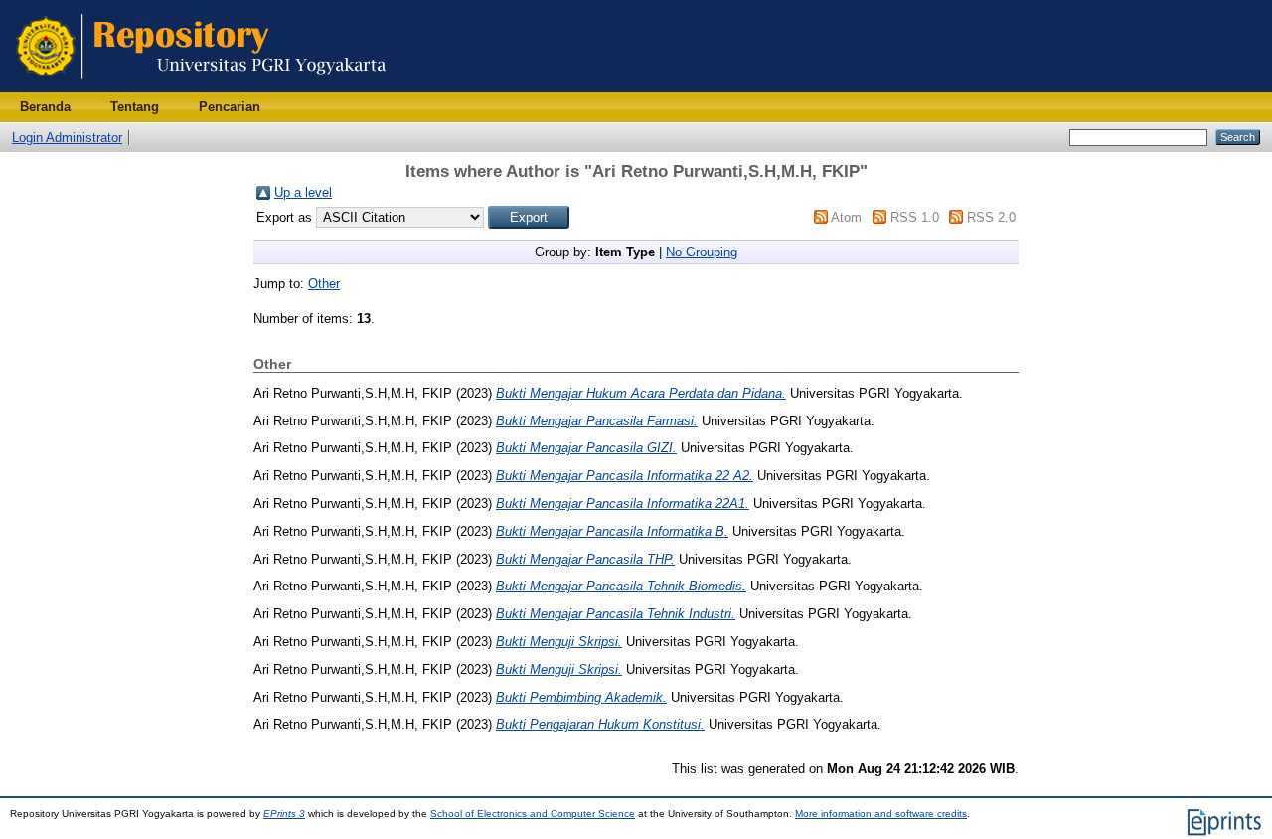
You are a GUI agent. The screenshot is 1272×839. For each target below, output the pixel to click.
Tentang (134, 106)
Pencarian (229, 106)
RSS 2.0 (991, 217)
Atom (846, 217)
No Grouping (701, 252)
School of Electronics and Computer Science (532, 813)
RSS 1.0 (914, 217)
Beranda (45, 106)
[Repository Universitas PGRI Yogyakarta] (201, 88)
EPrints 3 (284, 813)
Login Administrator (67, 137)
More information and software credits (881, 813)
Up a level (303, 192)
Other (324, 283)
